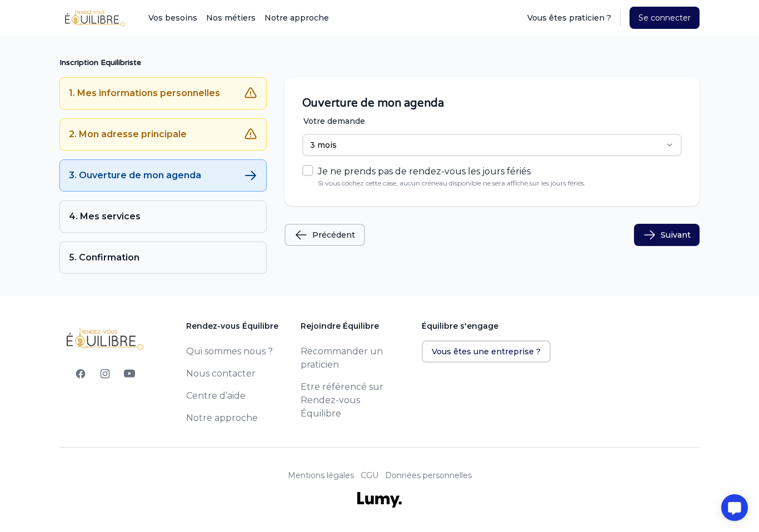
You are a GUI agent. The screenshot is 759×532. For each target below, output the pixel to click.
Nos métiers (231, 18)
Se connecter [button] (664, 18)
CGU (369, 475)
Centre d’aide (216, 395)
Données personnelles (428, 475)
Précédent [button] (333, 235)
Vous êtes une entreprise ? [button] (486, 352)
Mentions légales (321, 475)
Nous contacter (221, 373)
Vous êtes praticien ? (569, 18)
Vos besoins (172, 18)
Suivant (676, 235)
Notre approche (296, 18)
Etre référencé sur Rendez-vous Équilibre (342, 400)
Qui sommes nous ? (229, 351)
